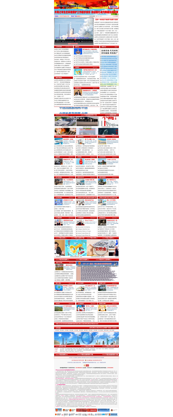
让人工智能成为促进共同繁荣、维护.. (64, 154)
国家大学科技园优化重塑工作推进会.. (86, 298)
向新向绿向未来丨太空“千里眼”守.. (85, 186)
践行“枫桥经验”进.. (111, 179)
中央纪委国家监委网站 (69, 348)
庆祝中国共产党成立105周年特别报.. (86, 318)
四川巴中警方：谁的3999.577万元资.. (108, 208)
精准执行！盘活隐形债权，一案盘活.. (108, 192)
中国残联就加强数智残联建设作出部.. (64, 294)
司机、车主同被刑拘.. (68, 179)
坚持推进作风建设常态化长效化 (106, 170)
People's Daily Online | (70, 351)
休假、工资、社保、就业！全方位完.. (64, 214)
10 (82, 39)
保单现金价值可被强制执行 (62, 57)
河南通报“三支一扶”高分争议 (109, 78)
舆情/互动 (104, 46)
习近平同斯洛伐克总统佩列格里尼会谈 (84, 58)
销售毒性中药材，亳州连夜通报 (109, 82)
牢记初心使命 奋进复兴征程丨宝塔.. (107, 148)
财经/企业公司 (80, 177)
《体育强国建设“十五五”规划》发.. (85, 300)
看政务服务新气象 (89, 200)
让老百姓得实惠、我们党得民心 (63, 94)
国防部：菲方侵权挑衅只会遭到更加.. (108, 235)
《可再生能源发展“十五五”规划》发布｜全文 (106, 30)
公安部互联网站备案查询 (87, 350)
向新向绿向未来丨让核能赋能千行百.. (86, 194)
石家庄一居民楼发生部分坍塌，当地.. (64, 172)
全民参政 (79, 157)
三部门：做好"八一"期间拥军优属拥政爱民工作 (107, 32)
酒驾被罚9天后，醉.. (68, 159)
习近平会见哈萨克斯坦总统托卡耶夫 (84, 64)
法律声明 (79, 357)
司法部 (103, 348)
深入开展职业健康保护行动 (62, 100)
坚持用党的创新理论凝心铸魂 (106, 174)
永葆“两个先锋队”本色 (104, 146)
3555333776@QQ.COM (64, 16)
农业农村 (58, 303)
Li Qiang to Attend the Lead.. (83, 229)
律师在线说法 (80, 136)
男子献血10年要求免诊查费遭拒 (109, 111)
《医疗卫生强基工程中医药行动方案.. (108, 320)
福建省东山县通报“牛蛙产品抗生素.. (64, 275)
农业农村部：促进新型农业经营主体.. (64, 320)
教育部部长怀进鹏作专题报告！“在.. (86, 296)
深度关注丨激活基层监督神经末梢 (85, 172)
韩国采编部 (91, 330)
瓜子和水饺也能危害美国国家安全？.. (64, 227)
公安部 (97, 348)
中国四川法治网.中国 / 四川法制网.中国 (108, 197)
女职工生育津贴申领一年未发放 (109, 99)
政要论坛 (77, 46)
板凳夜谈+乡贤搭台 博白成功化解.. (85, 212)
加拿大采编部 (111, 330)
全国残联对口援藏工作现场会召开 (64, 292)
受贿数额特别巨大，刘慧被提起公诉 (84, 101)
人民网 (66, 350)
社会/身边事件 (59, 197)
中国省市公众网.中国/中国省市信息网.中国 (87, 197)
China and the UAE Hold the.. (83, 227)
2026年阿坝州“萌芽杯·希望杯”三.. (63, 206)
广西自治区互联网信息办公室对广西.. (64, 148)
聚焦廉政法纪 (78, 88)
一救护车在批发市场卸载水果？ (109, 91)
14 (89, 39)
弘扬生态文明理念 (103, 168)
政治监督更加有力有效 (82, 170)
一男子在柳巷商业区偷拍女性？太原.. (64, 174)
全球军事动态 (102, 217)
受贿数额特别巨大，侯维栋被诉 (63, 63)
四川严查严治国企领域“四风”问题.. (107, 214)
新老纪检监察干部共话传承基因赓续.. (86, 316)
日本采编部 (76, 330)
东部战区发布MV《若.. (112, 220)
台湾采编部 (67, 330)
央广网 (74, 350)
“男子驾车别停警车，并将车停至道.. (64, 170)
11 (84, 39)
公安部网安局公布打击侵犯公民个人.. (64, 150)
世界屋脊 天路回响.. (111, 139)
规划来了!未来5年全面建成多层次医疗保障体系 (107, 22)
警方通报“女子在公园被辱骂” (63, 65)
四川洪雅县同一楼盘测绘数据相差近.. (86, 168)
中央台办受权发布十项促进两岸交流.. (108, 296)
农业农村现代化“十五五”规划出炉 (64, 316)
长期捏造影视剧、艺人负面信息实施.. (64, 192)
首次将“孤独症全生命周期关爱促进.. (64, 296)
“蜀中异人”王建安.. (90, 306)
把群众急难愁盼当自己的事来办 (63, 80)
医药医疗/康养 (102, 303)
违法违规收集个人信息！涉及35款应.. (64, 152)
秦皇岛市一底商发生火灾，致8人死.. (64, 166)
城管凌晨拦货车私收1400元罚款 (109, 58)
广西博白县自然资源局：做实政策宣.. (86, 210)
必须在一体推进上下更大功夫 (63, 59)
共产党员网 (62, 348)
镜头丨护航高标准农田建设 (62, 318)
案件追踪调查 (59, 177)
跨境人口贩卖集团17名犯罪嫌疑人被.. (64, 190)
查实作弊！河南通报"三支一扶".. (109, 72)
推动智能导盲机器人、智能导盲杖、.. (64, 298)
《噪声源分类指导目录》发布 (63, 71)
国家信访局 (62, 350)
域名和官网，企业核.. (68, 139)
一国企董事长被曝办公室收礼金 (109, 95)
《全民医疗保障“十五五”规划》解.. (107, 316)
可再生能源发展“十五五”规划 (63, 102)
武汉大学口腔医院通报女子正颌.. (110, 80)
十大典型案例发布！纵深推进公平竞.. (64, 194)
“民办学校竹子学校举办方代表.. (109, 105)
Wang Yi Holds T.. (89, 220)
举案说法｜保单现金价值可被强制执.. (86, 146)
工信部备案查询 (79, 350)
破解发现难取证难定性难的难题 (63, 90)
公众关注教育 (80, 283)
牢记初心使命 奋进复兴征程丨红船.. (107, 154)
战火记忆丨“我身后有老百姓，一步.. (86, 320)
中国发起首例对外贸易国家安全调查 (64, 231)
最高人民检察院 (81, 348)
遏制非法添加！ (69, 265)
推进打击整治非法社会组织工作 (63, 98)
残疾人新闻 (58, 283)
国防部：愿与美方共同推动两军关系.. (108, 227)
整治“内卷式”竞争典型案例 (62, 49)
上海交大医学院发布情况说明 (84, 294)
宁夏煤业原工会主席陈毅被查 (63, 53)
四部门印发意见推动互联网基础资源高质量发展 (107, 41)
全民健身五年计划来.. (68, 200)
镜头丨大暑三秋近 (60, 208)
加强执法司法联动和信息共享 (63, 88)
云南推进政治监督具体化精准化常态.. (86, 206)
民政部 (100, 348)
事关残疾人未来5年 (68, 285)
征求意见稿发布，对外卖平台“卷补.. (86, 166)
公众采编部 (75, 357)
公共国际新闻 (80, 217)
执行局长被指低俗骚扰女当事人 (109, 68)
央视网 (71, 350)
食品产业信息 (59, 262)
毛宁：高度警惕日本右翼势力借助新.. (64, 233)
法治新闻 (58, 157)
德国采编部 (86, 330)
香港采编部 (62, 330)
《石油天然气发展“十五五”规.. (63, 84)
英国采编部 (81, 330)
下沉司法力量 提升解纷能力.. (62, 51)
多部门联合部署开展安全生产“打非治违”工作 (106, 43)
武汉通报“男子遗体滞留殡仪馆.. (109, 60)
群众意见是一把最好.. (90, 159)
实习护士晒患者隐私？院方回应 (109, 64)
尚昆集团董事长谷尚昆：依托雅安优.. (86, 188)
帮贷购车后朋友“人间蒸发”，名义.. (85, 154)
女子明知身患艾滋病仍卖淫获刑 (63, 69)
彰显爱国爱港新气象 (112, 285)
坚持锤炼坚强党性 (103, 172)
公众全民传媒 (59, 136)
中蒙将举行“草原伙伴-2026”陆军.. (107, 229)
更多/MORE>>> (95, 46)
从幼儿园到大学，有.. (90, 285)
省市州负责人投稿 (68, 46)
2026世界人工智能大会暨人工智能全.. (64, 235)
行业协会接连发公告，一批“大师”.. (85, 192)
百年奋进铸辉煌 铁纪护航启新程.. (86, 314)
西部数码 (93, 350)
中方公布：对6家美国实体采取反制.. (64, 229)
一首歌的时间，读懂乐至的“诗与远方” (88, 41)
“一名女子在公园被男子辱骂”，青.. (64, 168)
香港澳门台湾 (102, 283)
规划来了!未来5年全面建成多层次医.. (108, 312)
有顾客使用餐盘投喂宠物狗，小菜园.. (65, 273)
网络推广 (116, 46)
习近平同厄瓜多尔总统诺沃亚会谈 (83, 56)
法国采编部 (95, 330)
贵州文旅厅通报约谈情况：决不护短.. (86, 208)
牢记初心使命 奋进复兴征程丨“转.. (107, 152)
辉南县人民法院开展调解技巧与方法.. (108, 186)
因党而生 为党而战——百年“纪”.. (107, 150)
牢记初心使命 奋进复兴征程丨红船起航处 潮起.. (70, 41)
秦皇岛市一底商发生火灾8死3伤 (63, 61)
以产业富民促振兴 (67, 306)
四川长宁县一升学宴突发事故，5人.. (107, 206)
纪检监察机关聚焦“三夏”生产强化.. (64, 312)
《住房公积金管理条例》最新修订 (70, 256)
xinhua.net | (77, 351)
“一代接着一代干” (60, 96)
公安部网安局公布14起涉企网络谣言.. (64, 146)
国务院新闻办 (111, 348)
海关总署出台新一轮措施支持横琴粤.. (108, 298)
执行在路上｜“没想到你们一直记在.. (107, 188)
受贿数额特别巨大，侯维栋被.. (90, 90)
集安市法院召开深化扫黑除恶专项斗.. (108, 190)
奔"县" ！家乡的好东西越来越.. (63, 82)
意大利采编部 (100, 330)
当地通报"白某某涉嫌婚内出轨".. (109, 70)
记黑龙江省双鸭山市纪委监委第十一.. (86, 312)
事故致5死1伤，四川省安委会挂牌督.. (108, 212)
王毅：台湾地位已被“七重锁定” (106, 300)
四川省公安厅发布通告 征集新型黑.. (107, 210)
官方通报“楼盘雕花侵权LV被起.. (109, 84)
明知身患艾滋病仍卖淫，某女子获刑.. (64, 188)
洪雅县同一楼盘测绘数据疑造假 (109, 103)
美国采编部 (71, 330)
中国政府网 (87, 348)
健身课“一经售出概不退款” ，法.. (85, 150)
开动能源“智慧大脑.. (90, 179)
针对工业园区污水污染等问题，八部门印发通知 (107, 26)
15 (91, 39)
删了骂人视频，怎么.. (90, 139)
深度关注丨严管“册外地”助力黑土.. (64, 314)
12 (86, 39)
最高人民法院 (75, 348)
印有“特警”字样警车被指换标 (109, 62)
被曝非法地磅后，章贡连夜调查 (109, 97)
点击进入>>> (79, 16)
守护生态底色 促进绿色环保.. (84, 214)
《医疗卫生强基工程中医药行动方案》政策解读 (107, 28)
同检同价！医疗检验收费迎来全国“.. (107, 318)
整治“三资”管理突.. (111, 200)
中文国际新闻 (59, 217)
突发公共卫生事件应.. (112, 306)
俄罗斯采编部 (106, 330)
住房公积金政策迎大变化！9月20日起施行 (85, 76)
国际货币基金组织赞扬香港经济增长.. (108, 292)
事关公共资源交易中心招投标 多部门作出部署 (107, 37)
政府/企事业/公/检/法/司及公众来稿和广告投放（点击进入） (104, 327)
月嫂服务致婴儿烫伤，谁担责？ (84, 152)
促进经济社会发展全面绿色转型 (63, 92)
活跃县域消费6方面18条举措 (62, 86)
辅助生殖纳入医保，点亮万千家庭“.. (107, 314)
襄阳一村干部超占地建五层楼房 (109, 113)
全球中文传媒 (65, 4)
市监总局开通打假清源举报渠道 (109, 109)
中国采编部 (57, 330)
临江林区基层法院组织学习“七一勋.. (107, 194)
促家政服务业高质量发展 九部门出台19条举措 (107, 35)
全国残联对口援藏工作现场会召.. (63, 67)
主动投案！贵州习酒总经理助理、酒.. (64, 210)
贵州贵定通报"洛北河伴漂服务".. (109, 74)
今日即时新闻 (59, 46)
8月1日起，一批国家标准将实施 (82, 84)
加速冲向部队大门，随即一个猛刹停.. (108, 233)
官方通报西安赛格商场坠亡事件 (109, 66)
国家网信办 (107, 348)
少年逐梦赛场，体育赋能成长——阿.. (86, 292)
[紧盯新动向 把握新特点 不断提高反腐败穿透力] (86, 13)
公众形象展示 (81, 303)
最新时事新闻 (59, 77)
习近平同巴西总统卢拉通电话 (82, 60)
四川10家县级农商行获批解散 (84, 190)
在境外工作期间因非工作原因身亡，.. (86, 148)
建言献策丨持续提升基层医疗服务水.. (86, 174)
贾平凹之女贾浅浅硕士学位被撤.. (109, 93)
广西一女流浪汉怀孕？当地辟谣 (109, 89)
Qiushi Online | (62, 351)
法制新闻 (77, 67)
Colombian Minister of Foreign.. (84, 231)
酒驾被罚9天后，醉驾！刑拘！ (113, 256)
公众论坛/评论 (102, 157)
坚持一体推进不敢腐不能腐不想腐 (106, 19)
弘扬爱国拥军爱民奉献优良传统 (63, 104)
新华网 (69, 350)
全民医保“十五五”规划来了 (62, 73)
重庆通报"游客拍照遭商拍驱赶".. (109, 56)
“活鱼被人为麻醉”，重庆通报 (63, 280)
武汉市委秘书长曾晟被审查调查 (63, 55)
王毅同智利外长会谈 (68, 220)
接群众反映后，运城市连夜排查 (109, 101)
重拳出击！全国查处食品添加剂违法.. (65, 271)
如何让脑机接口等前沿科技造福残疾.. (64, 300)
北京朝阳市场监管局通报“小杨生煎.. (64, 277)
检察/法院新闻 (102, 177)
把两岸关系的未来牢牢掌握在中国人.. (108, 294)
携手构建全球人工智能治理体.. (90, 49)
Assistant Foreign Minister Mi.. (84, 233)
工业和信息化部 (92, 348)
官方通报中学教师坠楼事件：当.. (109, 107)
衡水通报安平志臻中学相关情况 (109, 76)
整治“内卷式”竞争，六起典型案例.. (64, 186)
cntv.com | (81, 351)
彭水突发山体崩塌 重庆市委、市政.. (64, 212)
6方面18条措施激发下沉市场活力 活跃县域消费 (107, 24)
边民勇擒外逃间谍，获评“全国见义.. (107, 231)
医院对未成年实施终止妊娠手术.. (109, 86)
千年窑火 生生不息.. (111, 159)
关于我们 (70, 357)
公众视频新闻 (102, 136)
